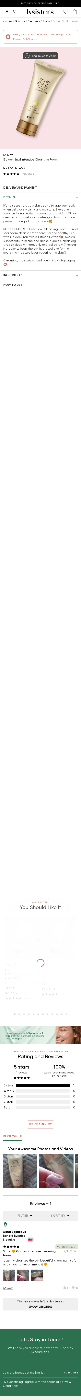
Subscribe (71, 1372)
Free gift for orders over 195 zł (40, 3)
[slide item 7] (42, 1014)
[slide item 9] (52, 1014)
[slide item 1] (14, 1014)
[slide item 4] (28, 1014)
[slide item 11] (61, 1014)
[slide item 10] (57, 1014)
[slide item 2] (19, 1014)
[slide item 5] (33, 1014)
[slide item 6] (38, 1014)
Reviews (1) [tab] (12, 1136)
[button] (40, 188)
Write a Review (40, 1124)
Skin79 (8, 155)
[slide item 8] (47, 1014)
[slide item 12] (66, 1014)
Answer (8, 1288)
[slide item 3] (24, 1014)
